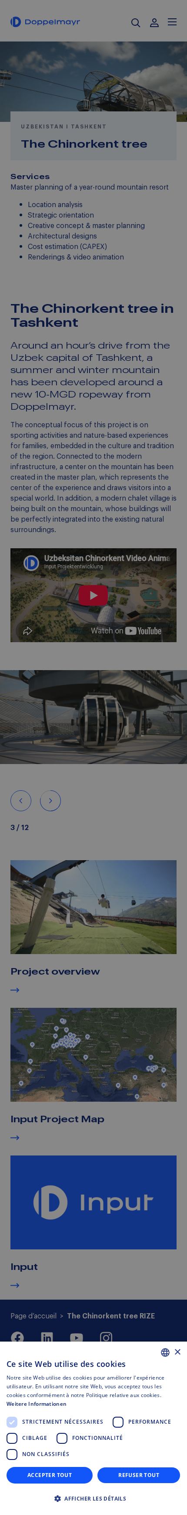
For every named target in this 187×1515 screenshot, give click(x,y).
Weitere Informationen (37, 1404)
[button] (93, 1499)
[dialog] (93, 1428)
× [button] (177, 1352)
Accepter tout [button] (49, 1475)
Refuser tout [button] (138, 1475)
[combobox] (165, 1352)
